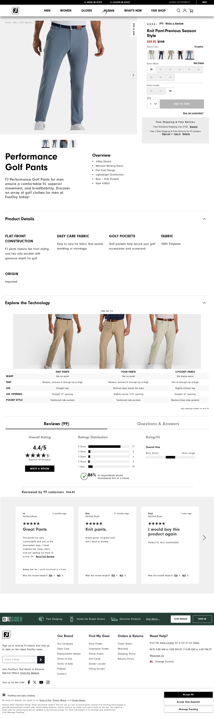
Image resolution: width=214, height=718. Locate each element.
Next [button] (133, 75)
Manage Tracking (188, 709)
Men (47, 10)
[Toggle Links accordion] (69, 636)
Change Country (164, 661)
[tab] (191, 10)
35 (189, 69)
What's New (133, 10)
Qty (149, 98)
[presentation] (56, 424)
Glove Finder (96, 653)
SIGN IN (202, 619)
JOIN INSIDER (180, 619)
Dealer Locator (97, 663)
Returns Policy (126, 658)
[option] (68, 75)
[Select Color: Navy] (161, 55)
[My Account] (185, 10)
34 (180, 69)
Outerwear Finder (99, 648)
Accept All (188, 694)
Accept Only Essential (188, 702)
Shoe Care (63, 648)
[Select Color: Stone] (151, 55)
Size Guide (199, 63)
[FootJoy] (15, 10)
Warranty (123, 648)
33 (170, 69)
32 (161, 69)
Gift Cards (95, 658)
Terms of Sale (65, 663)
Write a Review (174, 23)
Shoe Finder (96, 643)
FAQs (196, 642)
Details (193, 127)
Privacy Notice (59, 700)
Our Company (65, 643)
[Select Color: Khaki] (170, 55)
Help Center (167, 642)
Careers (61, 673)
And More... (153, 619)
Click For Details (29, 673)
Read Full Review (45, 556)
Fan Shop (158, 10)
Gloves (86, 10)
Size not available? (193, 113)
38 (151, 77)
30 (151, 69)
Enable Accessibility (179, 2)
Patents (61, 668)
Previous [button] (3, 75)
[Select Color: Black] (180, 55)
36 (198, 69)
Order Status (125, 643)
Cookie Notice (78, 700)
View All (70, 492)
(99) (161, 23)
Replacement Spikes (69, 653)
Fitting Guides (97, 668)
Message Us (157, 655)
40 (161, 77)
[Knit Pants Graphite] (68, 75)
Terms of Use (45, 700)
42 (170, 77)
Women (65, 10)
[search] (178, 10)
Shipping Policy (127, 653)
